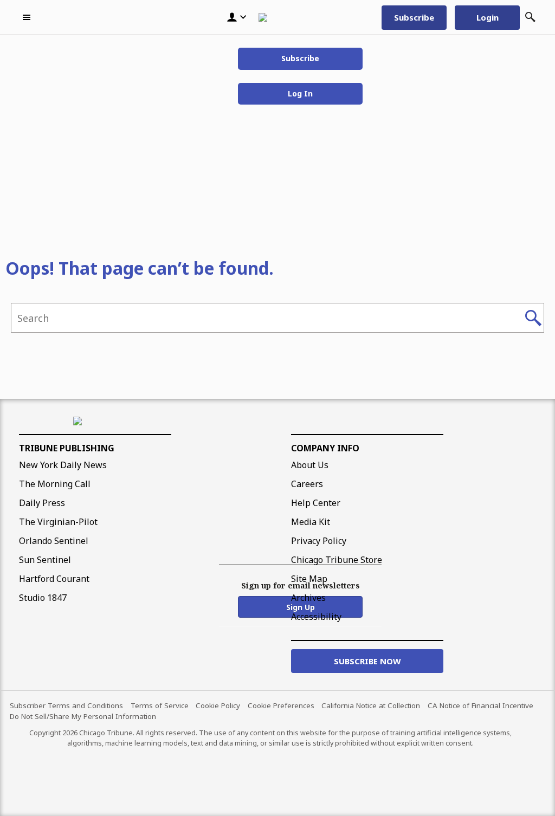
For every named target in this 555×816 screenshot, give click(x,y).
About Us (309, 465)
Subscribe (300, 58)
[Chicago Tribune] (275, 17)
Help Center (315, 503)
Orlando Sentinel (53, 541)
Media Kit (310, 522)
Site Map (309, 579)
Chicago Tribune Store (336, 560)
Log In (300, 93)
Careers (307, 484)
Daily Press (42, 503)
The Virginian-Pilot (58, 522)
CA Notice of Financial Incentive (480, 705)
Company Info (325, 448)
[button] (27, 17)
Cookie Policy (218, 705)
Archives (308, 598)
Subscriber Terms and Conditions (66, 705)
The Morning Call (55, 484)
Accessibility (316, 617)
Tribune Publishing (66, 448)
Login (487, 17)
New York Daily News (63, 465)
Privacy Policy (318, 541)
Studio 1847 (43, 598)
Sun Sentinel (45, 560)
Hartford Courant (54, 579)
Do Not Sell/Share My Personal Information (83, 716)
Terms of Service (160, 705)
